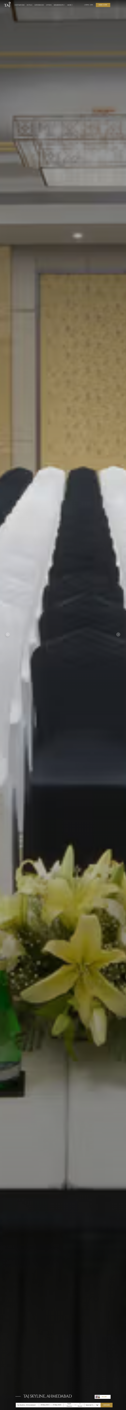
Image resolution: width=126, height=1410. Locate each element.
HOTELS (29, 5)
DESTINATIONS (19, 5)
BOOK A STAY (103, 5)
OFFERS (48, 5)
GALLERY (104, 1397)
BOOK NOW (107, 1405)
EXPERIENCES (39, 5)
